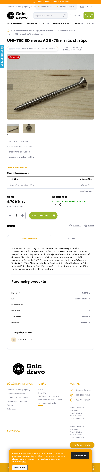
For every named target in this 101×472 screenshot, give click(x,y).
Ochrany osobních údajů (17, 397)
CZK (86, 6)
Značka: (73, 50)
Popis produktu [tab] (29, 238)
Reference (11, 409)
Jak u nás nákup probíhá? (49, 396)
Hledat (64, 15)
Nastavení (19, 467)
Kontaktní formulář (82, 445)
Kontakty (42, 393)
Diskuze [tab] (71, 238)
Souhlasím (80, 455)
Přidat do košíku (40, 215)
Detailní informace (15, 167)
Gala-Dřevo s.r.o (77, 407)
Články (10, 405)
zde (24, 461)
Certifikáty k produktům (17, 401)
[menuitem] (16, 23)
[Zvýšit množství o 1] (22, 215)
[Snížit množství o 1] (10, 215)
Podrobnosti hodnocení (47, 48)
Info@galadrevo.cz (83, 390)
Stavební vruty (25, 339)
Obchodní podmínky (16, 393)
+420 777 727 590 (82, 400)
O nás (40, 389)
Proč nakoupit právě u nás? (50, 400)
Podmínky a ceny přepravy (18, 6)
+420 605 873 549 (82, 395)
